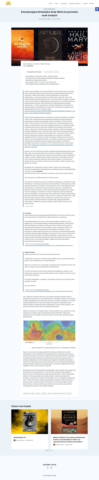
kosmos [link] (38, 393)
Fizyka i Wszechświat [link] (49, 9)
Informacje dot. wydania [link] (51, 72)
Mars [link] (49, 393)
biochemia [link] (26, 393)
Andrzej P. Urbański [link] (46, 18)
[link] (97, 9)
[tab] (46, 450)
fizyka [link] (32, 393)
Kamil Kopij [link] (21, 440)
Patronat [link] (85, 3)
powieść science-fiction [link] (59, 393)
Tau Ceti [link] (69, 393)
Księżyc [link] (44, 393)
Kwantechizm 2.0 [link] (20, 437)
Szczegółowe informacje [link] (34, 72)
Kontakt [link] (91, 3)
